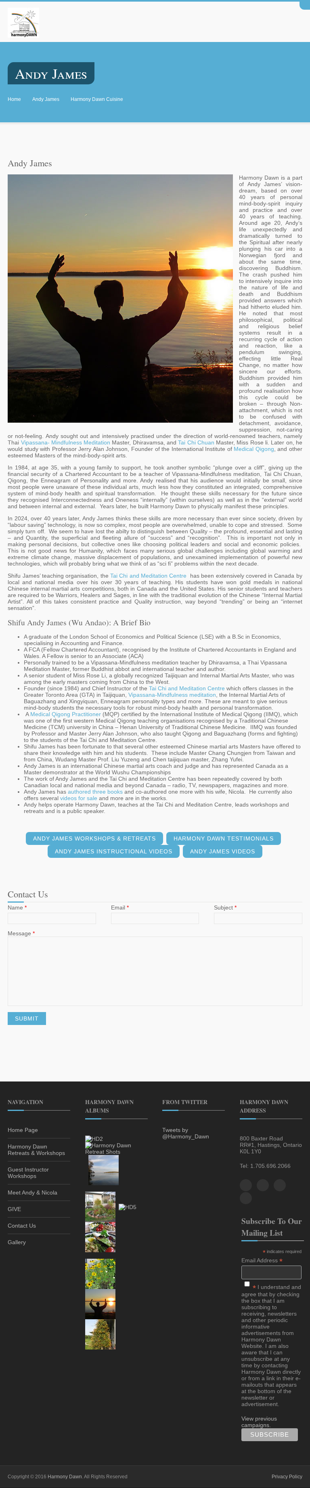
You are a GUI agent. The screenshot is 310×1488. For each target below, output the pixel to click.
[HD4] (100, 1206)
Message (21, 933)
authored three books (95, 791)
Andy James (45, 99)
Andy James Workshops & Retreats (94, 838)
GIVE (14, 1209)
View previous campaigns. (259, 1421)
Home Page (23, 1130)
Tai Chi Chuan (196, 442)
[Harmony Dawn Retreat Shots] (116, 1148)
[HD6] (100, 1237)
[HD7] (100, 1273)
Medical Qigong (254, 449)
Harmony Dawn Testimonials (224, 838)
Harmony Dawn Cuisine (97, 99)
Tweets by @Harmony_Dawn (185, 1133)
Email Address (262, 1260)
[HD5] (127, 1206)
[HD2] (94, 1138)
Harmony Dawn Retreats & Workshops (36, 1149)
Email (120, 907)
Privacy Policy (287, 1477)
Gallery (17, 1242)
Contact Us (22, 1225)
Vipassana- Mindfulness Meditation (66, 442)
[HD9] (100, 1334)
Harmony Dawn (65, 1477)
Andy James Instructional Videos (113, 851)
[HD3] (103, 1170)
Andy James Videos (222, 851)
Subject (225, 907)
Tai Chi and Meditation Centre (148, 575)
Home (14, 99)
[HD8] (100, 1304)
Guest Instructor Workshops (28, 1172)
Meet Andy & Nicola (32, 1192)
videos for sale (78, 798)
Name (17, 907)
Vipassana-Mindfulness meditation (172, 695)
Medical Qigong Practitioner (65, 714)
